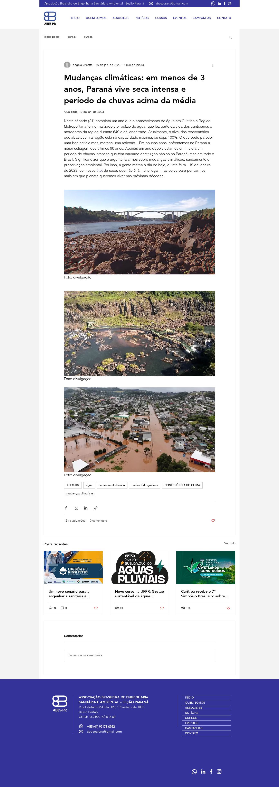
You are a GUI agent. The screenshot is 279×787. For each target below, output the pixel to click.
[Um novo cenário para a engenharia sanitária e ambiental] (73, 567)
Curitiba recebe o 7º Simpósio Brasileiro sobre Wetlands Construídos (203, 593)
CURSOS (191, 718)
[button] (96, 18)
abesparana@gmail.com (171, 3)
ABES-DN (73, 485)
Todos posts (51, 37)
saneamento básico (112, 485)
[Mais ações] (212, 64)
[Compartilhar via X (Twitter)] (76, 508)
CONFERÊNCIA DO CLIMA (182, 485)
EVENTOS (191, 723)
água (89, 485)
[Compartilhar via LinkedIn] (86, 508)
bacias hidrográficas (145, 485)
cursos (88, 37)
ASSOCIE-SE (193, 707)
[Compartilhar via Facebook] (66, 508)
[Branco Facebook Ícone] (224, 3)
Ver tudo (229, 543)
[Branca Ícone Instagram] (230, 3)
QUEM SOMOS (195, 702)
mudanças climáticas (80, 493)
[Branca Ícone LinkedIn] (219, 3)
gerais (71, 37)
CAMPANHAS (193, 728)
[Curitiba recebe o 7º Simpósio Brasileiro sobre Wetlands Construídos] (205, 567)
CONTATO (191, 733)
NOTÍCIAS (191, 712)
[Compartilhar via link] (96, 508)
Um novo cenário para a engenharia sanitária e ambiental (69, 593)
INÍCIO (189, 697)
